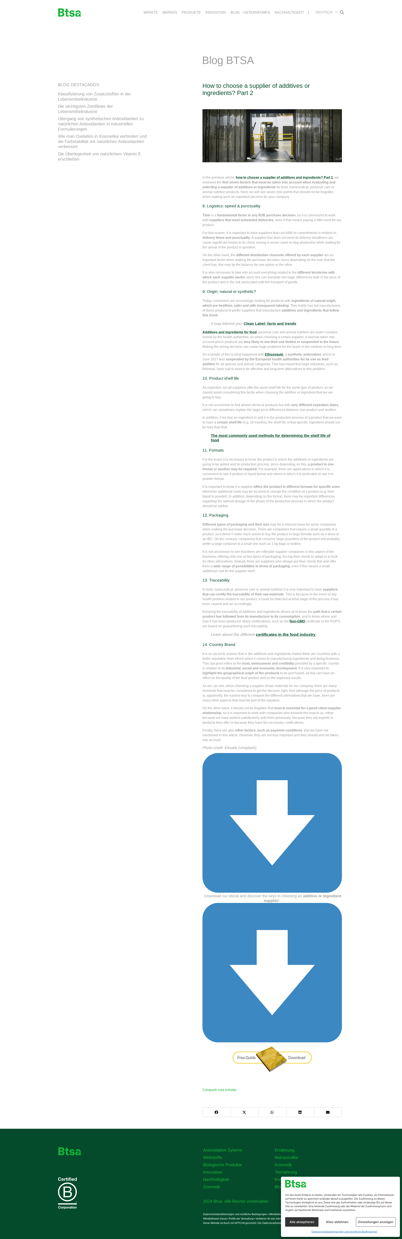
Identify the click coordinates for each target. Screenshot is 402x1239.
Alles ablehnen (337, 1222)
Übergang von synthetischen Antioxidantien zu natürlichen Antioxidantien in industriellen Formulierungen (101, 123)
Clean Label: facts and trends (270, 324)
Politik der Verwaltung (241, 1218)
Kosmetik (283, 1164)
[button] (326, 12)
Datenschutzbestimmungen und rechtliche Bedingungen (344, 1231)
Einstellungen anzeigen (375, 1222)
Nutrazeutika (286, 1157)
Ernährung (284, 1150)
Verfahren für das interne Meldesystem (278, 1218)
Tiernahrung (286, 1172)
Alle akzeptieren (302, 1222)
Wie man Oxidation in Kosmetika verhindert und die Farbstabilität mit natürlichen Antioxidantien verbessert (102, 141)
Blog (279, 1186)
